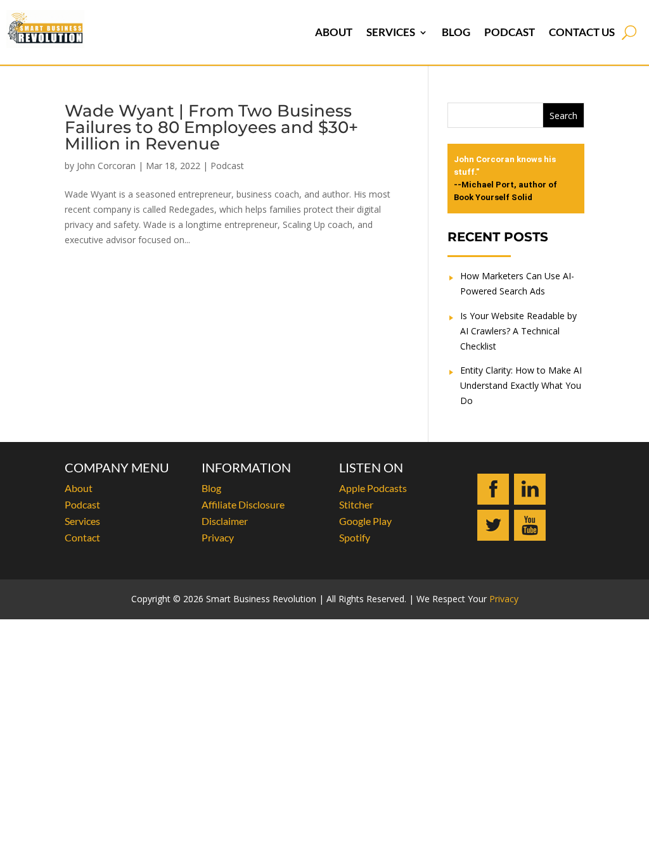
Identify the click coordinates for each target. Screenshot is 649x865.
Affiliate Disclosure (243, 504)
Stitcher (356, 504)
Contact (82, 537)
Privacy (218, 537)
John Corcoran (106, 166)
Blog (456, 32)
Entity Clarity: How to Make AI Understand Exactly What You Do (521, 385)
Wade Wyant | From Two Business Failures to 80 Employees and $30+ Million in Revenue (211, 127)
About (333, 32)
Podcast (509, 32)
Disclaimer (225, 521)
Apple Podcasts (373, 488)
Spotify (354, 537)
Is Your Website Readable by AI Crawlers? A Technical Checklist (518, 331)
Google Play (365, 521)
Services (390, 32)
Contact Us (582, 32)
